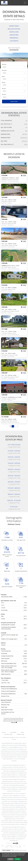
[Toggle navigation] (25, 2)
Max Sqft (4, 94)
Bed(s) (3, 76)
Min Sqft (4, 88)
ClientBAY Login (8, 734)
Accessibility (13, 732)
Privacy (4, 732)
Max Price (4, 70)
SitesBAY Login (20, 734)
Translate (24, 850)
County (20, 845)
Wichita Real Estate (9, 845)
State (15, 845)
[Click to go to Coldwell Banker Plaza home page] (5, 2)
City (24, 845)
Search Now (13, 101)
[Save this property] (25, 164)
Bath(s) (3, 82)
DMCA (22, 732)
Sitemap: (2, 845)
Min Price (4, 64)
